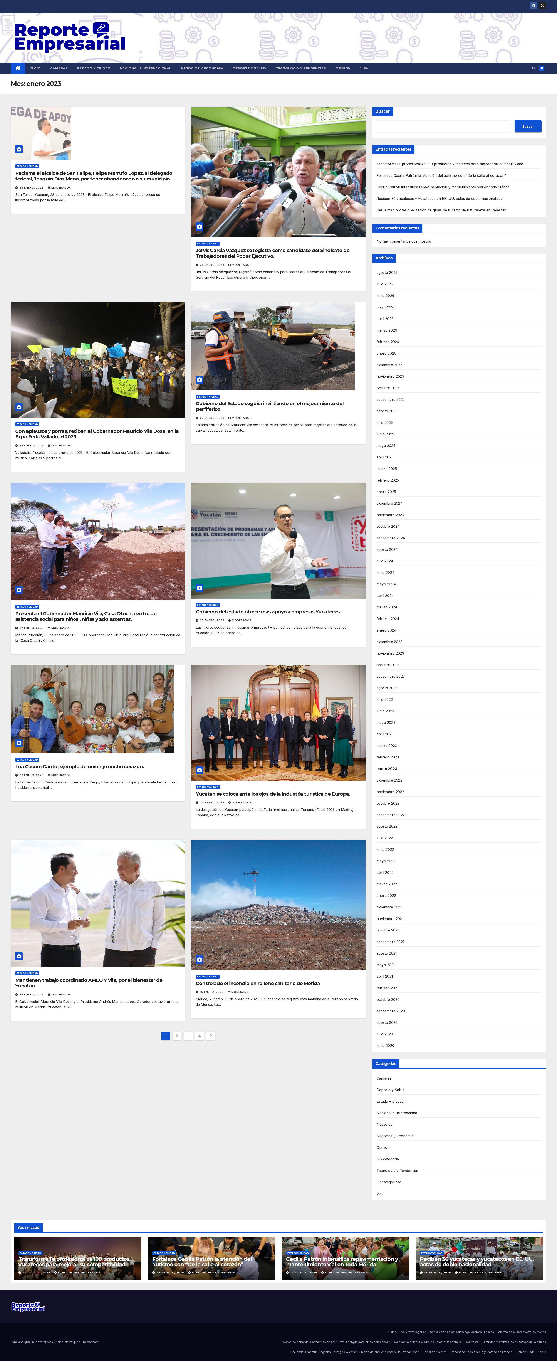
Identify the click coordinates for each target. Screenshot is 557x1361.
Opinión (343, 68)
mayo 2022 (386, 861)
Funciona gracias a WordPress (32, 1342)
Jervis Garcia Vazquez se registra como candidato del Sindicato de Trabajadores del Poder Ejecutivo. (272, 253)
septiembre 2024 (391, 538)
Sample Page (526, 1352)
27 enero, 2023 (212, 417)
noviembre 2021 (390, 918)
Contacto (472, 1342)
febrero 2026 (388, 342)
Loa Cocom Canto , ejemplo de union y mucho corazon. (79, 767)
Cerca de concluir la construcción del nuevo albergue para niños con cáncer (336, 1342)
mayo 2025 (386, 445)
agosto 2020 (387, 1022)
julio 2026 (385, 284)
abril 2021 (385, 976)
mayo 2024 (386, 584)
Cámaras (59, 68)
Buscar (383, 111)
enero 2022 (386, 895)
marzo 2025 (387, 469)
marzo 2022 (387, 884)
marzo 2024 (387, 607)
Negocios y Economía (202, 68)
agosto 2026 (387, 272)
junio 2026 (385, 295)
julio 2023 (385, 699)
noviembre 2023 (390, 653)
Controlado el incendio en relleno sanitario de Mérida (258, 983)
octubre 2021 (388, 930)
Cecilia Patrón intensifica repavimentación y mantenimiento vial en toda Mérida (443, 187)
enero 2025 (386, 492)
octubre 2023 (388, 665)
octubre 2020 (388, 999)
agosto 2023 (387, 688)
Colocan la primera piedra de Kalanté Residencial (428, 1342)
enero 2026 (386, 353)
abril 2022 (385, 872)
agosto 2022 (387, 826)
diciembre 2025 (389, 365)
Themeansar (90, 1342)
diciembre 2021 (389, 907)
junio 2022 (385, 849)
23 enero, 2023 (32, 775)
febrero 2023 (388, 757)
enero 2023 (387, 768)
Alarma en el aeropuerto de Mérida (522, 1332)
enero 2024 (386, 630)
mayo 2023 (386, 722)
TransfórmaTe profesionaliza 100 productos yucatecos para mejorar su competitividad (450, 164)
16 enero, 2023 (212, 992)
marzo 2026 (387, 330)
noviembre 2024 (390, 515)
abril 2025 (385, 457)
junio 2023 (385, 711)
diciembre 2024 (390, 503)
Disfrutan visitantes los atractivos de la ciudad (514, 1342)
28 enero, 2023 (32, 187)
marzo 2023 (387, 745)
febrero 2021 (387, 988)
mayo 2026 (386, 307)
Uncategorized (389, 1182)
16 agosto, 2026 (304, 1272)
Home (392, 1332)
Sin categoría (388, 1159)
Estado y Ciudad (94, 68)
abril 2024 (385, 595)
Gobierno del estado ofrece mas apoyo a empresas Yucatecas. (268, 612)
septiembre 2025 (391, 399)
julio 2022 (385, 838)
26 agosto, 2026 (37, 1272)
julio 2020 (385, 1034)
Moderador (61, 187)
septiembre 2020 (391, 1011)
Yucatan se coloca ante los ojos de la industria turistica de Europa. (273, 794)
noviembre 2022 (390, 792)
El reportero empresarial (80, 1272)
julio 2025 (385, 422)
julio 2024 (385, 561)
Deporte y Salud (249, 68)
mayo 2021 (386, 965)
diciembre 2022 (389, 780)
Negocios (385, 1124)
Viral (365, 68)
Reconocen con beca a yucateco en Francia (481, 1352)
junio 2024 (385, 572)
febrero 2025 (388, 480)
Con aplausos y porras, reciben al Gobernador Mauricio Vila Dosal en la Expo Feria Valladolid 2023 (97, 434)
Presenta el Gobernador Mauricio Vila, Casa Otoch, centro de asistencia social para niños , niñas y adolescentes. (85, 616)
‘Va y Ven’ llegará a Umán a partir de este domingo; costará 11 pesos (447, 1332)
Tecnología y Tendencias (301, 68)
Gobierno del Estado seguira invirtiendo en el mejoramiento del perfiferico (270, 406)
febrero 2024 (388, 618)
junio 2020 (385, 1045)
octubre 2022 (388, 803)
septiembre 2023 (391, 676)
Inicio (35, 68)
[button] (534, 68)
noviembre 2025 (390, 376)
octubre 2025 (388, 388)
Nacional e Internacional (145, 68)
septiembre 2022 (391, 815)
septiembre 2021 (390, 942)
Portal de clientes (435, 1352)
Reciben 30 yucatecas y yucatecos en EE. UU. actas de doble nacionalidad (440, 198)
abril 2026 (385, 319)
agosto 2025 (387, 411)
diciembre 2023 (389, 642)
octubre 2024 (388, 526)
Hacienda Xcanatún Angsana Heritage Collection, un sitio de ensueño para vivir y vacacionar (354, 1352)
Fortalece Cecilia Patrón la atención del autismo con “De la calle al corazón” (441, 175)
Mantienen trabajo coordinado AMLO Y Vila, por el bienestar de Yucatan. (88, 983)
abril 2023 (385, 734)
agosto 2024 (387, 549)
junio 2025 (385, 434)
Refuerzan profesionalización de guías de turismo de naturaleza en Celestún (441, 210)
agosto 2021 (387, 953)
